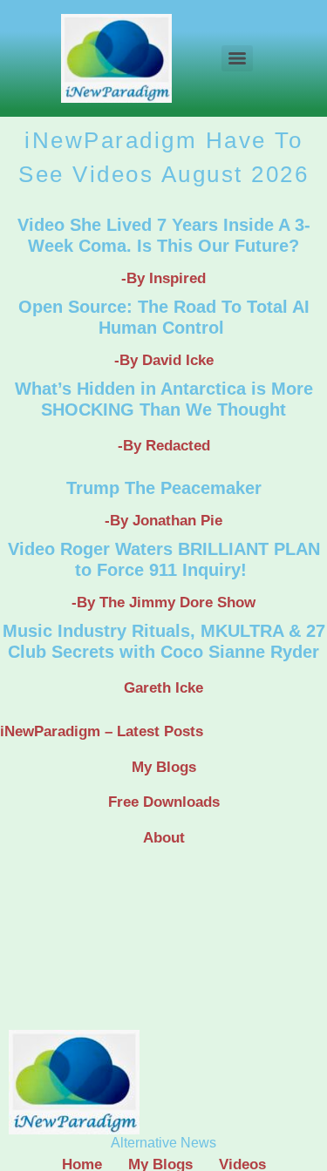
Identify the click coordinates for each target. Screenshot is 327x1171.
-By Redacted (164, 445)
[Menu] (237, 58)
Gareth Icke (163, 688)
